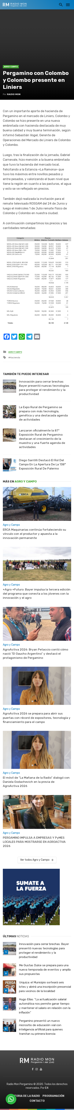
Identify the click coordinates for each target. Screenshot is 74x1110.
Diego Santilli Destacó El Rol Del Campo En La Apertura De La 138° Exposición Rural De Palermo (42, 464)
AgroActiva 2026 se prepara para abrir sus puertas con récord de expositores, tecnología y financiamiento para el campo (36, 718)
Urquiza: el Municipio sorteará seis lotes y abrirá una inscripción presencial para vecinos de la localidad (45, 987)
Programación (53, 1096)
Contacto (37, 1100)
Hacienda (15, 357)
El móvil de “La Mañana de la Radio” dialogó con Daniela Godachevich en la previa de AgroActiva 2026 (36, 782)
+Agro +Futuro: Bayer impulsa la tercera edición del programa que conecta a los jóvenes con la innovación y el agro (36, 594)
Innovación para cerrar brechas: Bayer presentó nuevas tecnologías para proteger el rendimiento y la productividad (44, 388)
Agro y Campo (11, 67)
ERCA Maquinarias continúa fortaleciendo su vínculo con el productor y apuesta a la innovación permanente (34, 534)
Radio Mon (13, 94)
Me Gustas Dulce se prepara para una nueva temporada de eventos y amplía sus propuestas (45, 970)
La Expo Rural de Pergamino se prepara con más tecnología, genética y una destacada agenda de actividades (43, 413)
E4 (46, 1087)
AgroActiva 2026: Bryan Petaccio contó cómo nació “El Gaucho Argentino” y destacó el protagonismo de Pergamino (35, 654)
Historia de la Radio (25, 1096)
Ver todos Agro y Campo (35, 859)
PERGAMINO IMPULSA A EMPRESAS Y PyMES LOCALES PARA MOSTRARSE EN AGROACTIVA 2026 (34, 842)
